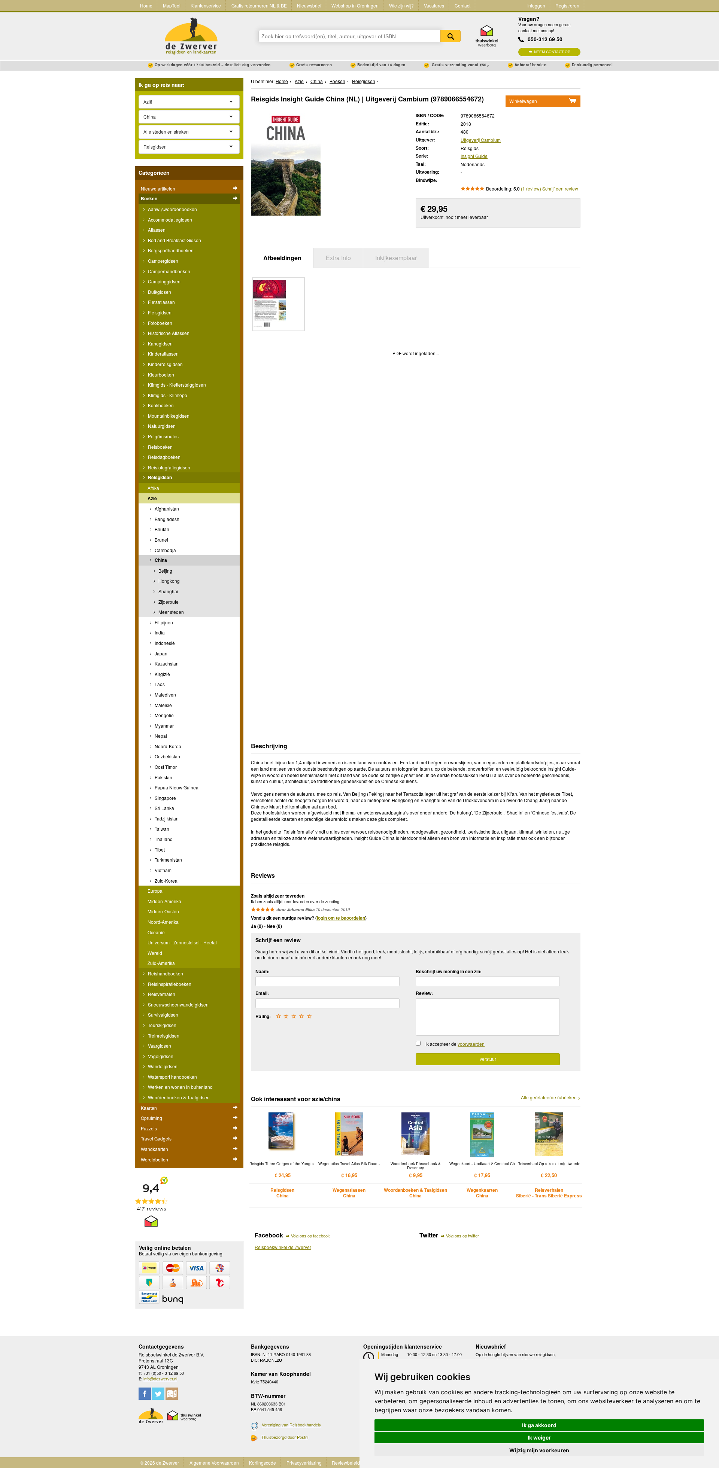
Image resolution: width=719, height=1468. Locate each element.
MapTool (171, 5)
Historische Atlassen (168, 333)
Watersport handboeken (172, 1076)
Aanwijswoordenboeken (172, 209)
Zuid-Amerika (161, 963)
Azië (152, 498)
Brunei (161, 539)
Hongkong (168, 581)
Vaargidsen (159, 1045)
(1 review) (531, 188)
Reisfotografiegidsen (168, 467)
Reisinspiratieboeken (169, 984)
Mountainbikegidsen (168, 415)
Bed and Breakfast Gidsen (174, 240)
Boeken (149, 198)
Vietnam (163, 870)
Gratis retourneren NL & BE (259, 5)
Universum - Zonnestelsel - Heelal (182, 942)
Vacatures (434, 5)
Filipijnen (163, 622)
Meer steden (170, 612)
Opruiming (151, 1118)
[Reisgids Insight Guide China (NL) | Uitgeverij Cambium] (286, 163)
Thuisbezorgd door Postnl (284, 1437)
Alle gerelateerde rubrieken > (550, 1097)
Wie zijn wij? (401, 5)
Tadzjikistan (166, 818)
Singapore (165, 798)
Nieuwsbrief (309, 5)
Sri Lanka (164, 808)
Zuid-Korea (166, 880)
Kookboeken (160, 405)
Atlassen (156, 229)
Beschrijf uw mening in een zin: (449, 971)
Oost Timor (165, 767)
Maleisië (163, 705)
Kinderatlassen (163, 353)
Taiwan (161, 829)
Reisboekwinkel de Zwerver (283, 1247)
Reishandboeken (165, 973)
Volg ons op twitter (462, 1235)
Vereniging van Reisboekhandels (291, 1425)
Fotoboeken (159, 323)
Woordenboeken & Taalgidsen (178, 1097)
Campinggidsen (163, 281)
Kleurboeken (160, 374)
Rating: (263, 1016)
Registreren (567, 5)
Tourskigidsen (161, 1025)
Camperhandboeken (168, 271)
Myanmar (164, 725)
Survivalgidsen (162, 1014)
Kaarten (149, 1108)
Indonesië (164, 643)
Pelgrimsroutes (163, 436)
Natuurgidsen (161, 426)
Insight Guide (474, 156)
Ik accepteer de (455, 1044)
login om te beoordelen (341, 917)
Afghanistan (166, 508)
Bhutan (161, 529)
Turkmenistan (168, 859)
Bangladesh (166, 519)
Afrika (153, 488)
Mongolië (164, 715)
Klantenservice (206, 5)
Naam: (262, 971)
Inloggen (536, 5)
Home (146, 5)
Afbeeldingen (282, 257)
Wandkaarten (154, 1149)
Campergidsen (162, 261)
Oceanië (156, 932)
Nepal (160, 736)
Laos (159, 684)
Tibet (159, 849)
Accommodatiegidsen (169, 219)
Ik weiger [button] (539, 1437)
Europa (155, 890)
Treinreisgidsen (163, 1035)
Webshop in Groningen (355, 5)
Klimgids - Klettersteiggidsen (176, 384)
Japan (160, 653)
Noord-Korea (167, 746)
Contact (462, 5)
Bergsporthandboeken (170, 250)
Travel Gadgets (156, 1138)
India (159, 632)
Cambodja (165, 550)
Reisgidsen (159, 477)
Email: (262, 993)
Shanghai (167, 591)
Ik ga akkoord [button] (539, 1425)
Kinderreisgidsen (165, 364)
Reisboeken (160, 447)
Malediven (165, 694)
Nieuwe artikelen (158, 188)
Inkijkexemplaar (396, 257)
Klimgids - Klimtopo (167, 395)
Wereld (155, 953)
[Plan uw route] (172, 1394)
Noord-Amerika (163, 922)
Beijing (164, 570)
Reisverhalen (161, 994)
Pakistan (163, 777)
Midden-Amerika (164, 901)
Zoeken (450, 36)
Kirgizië (162, 674)
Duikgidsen (159, 292)
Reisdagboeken (163, 457)
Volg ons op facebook (310, 1235)
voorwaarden (471, 1044)
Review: (424, 993)
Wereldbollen (154, 1159)
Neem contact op (552, 52)
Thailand (163, 839)
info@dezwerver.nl (160, 1379)
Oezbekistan (167, 756)
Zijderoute (168, 602)
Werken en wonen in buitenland (180, 1087)
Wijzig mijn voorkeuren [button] (539, 1450)
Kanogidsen (160, 343)
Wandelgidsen (162, 1066)
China (160, 560)
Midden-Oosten (163, 911)
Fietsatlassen (161, 302)
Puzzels (149, 1128)
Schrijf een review (560, 188)
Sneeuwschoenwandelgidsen (178, 1004)
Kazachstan (166, 663)
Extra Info (338, 257)
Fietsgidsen (159, 312)
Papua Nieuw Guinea (176, 787)
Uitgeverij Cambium (481, 140)
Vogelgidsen (160, 1056)
